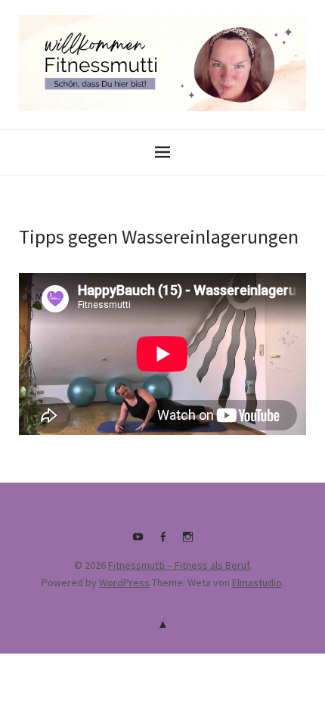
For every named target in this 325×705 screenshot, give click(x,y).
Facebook (162, 542)
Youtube (137, 542)
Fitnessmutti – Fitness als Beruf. (180, 565)
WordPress (124, 582)
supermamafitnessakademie (187, 542)
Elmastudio (257, 582)
